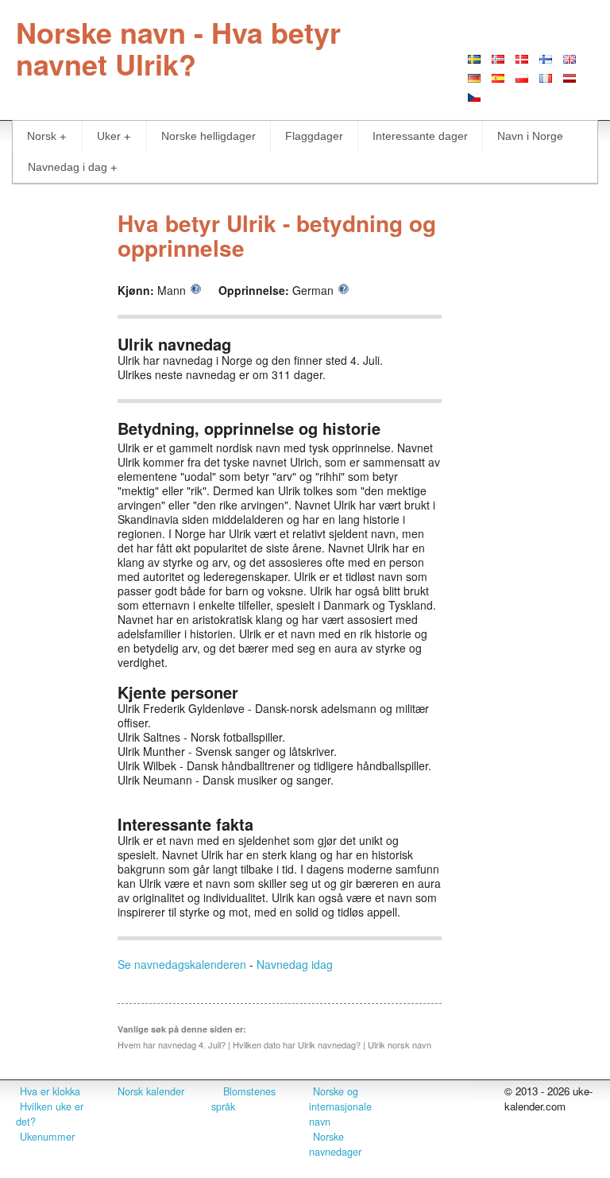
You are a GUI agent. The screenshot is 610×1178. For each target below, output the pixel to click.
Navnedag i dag (67, 167)
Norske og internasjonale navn (340, 1106)
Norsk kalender (151, 1091)
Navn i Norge (530, 136)
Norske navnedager (335, 1144)
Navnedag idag (295, 964)
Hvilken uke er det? (49, 1114)
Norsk (41, 136)
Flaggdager (314, 136)
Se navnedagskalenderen (182, 964)
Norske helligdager (208, 136)
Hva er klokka (50, 1091)
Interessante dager (420, 136)
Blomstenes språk (243, 1099)
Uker (109, 136)
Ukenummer (47, 1137)
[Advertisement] (527, 438)
